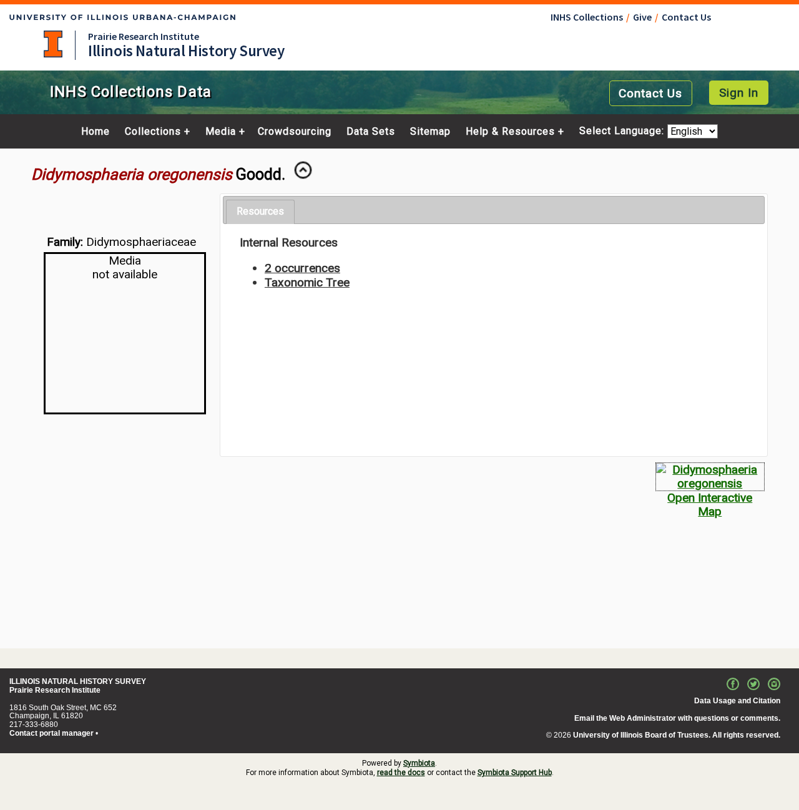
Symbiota (419, 763)
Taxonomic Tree (307, 282)
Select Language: (623, 131)
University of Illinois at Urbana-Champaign (53, 44)
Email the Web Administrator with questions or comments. (677, 718)
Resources (260, 211)
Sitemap (430, 131)
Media (220, 131)
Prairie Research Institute (143, 36)
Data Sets (370, 131)
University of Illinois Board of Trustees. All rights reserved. (676, 735)
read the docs (401, 772)
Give (642, 17)
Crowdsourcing (294, 131)
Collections (153, 131)
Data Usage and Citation (737, 700)
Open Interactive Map (709, 504)
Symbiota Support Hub (515, 772)
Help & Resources (510, 131)
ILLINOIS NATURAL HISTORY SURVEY (77, 681)
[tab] (260, 212)
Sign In (738, 92)
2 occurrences (302, 268)
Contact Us (686, 17)
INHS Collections (587, 17)
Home (95, 131)
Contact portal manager (51, 733)
